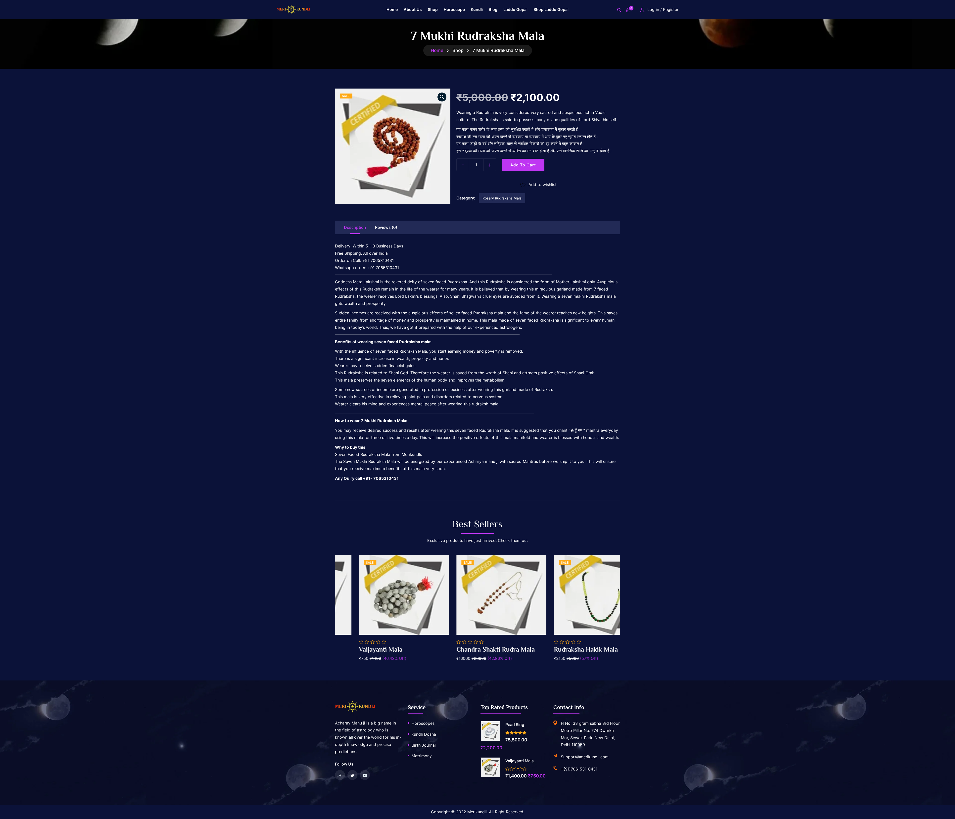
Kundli (477, 9)
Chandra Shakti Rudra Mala (569, 649)
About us (413, 9)
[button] (441, 97)
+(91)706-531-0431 (579, 769)
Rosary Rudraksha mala (502, 198)
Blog (493, 9)
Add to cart (523, 164)
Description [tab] (355, 227)
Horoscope (454, 9)
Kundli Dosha (424, 734)
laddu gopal (515, 9)
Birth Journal (424, 745)
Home (392, 9)
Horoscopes (423, 723)
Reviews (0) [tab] (386, 227)
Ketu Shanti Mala (359, 649)
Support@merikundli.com (585, 756)
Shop (433, 9)
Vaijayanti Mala (454, 649)
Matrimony (422, 755)
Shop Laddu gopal (551, 9)
